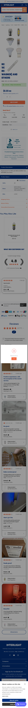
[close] (25, 684)
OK (14, 358)
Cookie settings (14, 704)
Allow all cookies (14, 700)
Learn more (5, 696)
